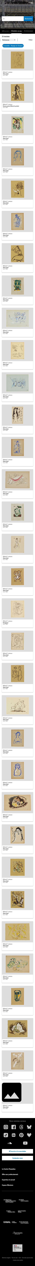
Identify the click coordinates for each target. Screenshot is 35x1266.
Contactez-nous (17, 1158)
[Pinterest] (21, 1136)
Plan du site (15, 1257)
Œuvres (16, 31)
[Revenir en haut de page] (30, 1261)
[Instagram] (6, 1128)
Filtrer (30, 40)
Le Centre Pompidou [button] (9, 1169)
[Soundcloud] (10, 1144)
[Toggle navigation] (31, 3)
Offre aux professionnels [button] (10, 1174)
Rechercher (28, 19)
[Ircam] (25, 1202)
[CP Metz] (12, 1213)
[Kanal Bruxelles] (11, 1224)
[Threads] (21, 1128)
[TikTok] (6, 1136)
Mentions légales (6, 1257)
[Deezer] (29, 1136)
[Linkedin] (14, 1136)
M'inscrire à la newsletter (17, 1151)
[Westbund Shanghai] (25, 1224)
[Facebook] (14, 1128)
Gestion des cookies (18, 1260)
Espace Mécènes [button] (8, 1185)
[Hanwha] (18, 1235)
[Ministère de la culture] (17, 1248)
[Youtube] (25, 1144)
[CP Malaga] (23, 1213)
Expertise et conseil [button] (8, 1180)
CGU (20, 1257)
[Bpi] (11, 1202)
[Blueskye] (29, 1128)
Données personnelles (27, 1257)
